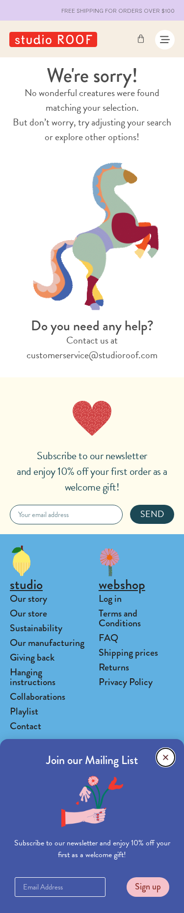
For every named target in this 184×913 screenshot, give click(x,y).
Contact (25, 726)
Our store (28, 613)
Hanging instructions (32, 677)
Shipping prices (128, 652)
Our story (28, 599)
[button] (165, 757)
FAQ (108, 638)
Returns (114, 667)
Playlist (24, 711)
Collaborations (37, 697)
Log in (110, 599)
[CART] (140, 38)
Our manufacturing (47, 643)
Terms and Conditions (120, 618)
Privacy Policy (126, 682)
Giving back (32, 657)
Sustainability (36, 628)
